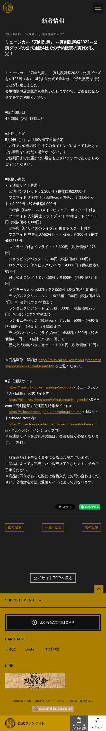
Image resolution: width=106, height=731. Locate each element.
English (31, 649)
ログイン (97, 727)
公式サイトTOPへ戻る (53, 578)
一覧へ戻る (53, 527)
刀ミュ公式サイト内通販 (79, 727)
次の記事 (91, 527)
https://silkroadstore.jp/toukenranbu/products (45, 412)
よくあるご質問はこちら (57, 622)
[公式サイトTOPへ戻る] (98, 589)
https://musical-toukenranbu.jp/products (41, 387)
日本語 (10, 649)
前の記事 (14, 527)
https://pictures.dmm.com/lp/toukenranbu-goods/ (48, 400)
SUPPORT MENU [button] (19, 600)
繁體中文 (52, 649)
